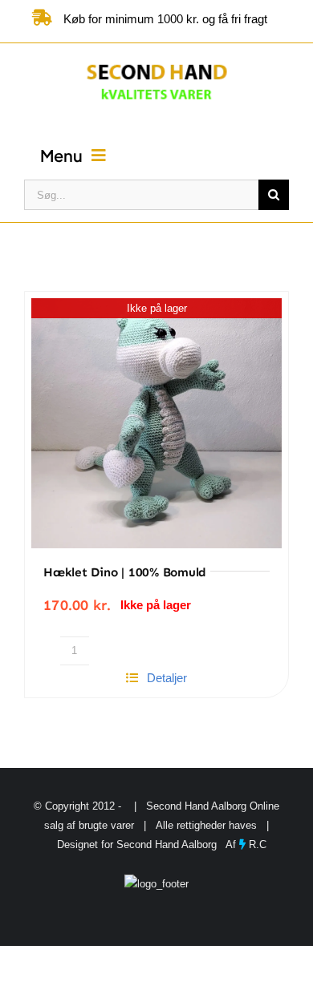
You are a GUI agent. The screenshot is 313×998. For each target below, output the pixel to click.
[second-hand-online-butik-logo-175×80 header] (157, 61)
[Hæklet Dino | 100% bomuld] (156, 423)
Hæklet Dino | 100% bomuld (124, 572)
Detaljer (167, 678)
